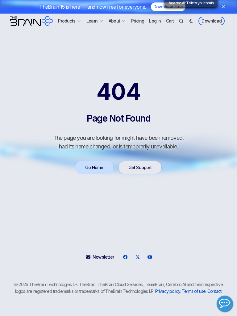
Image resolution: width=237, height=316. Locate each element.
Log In (155, 20)
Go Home (94, 167)
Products (66, 20)
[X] (137, 257)
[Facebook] (125, 257)
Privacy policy (167, 291)
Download (212, 20)
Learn (92, 20)
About (114, 20)
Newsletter (103, 257)
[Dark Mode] (191, 21)
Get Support (140, 167)
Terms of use (194, 291)
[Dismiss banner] (223, 6)
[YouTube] (150, 257)
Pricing (137, 20)
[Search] (181, 21)
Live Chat (224, 303)
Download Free (168, 6)
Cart (170, 20)
